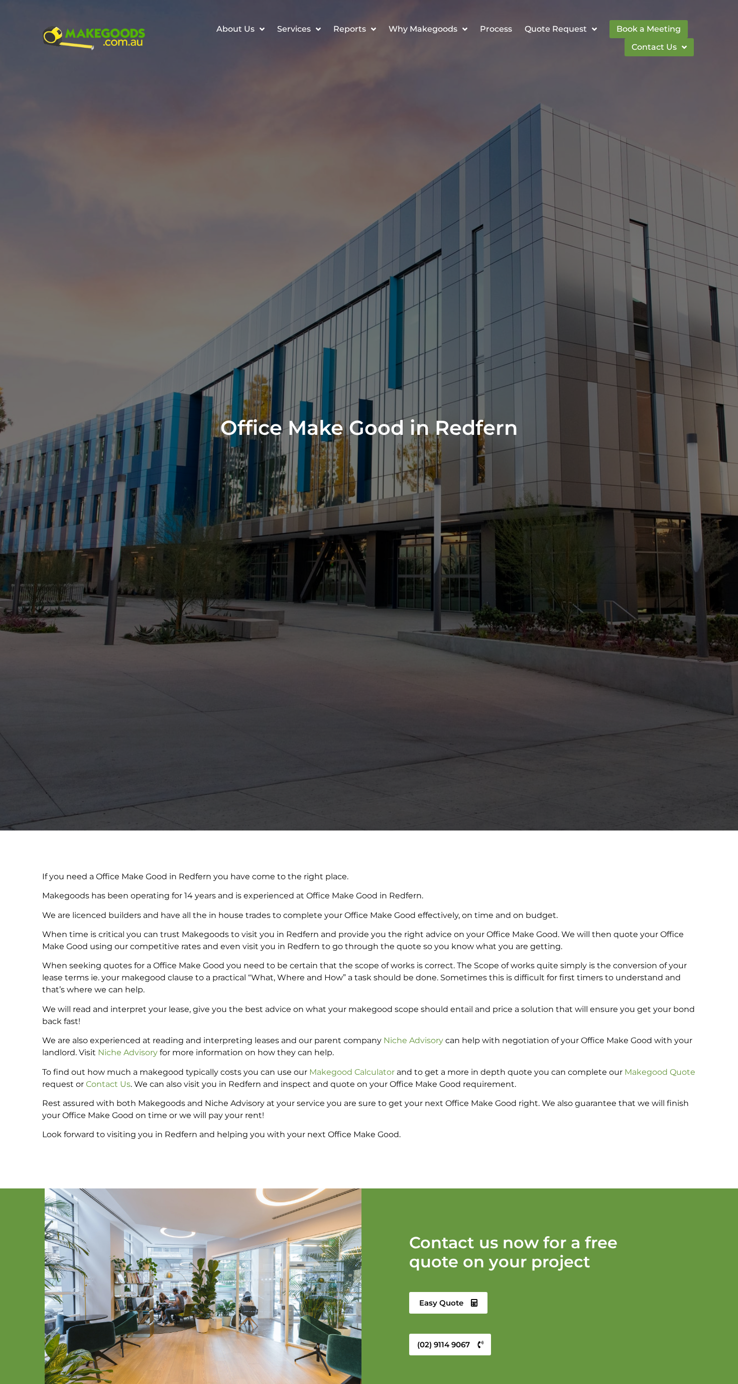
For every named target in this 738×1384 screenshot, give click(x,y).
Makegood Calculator (352, 1072)
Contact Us (654, 47)
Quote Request (556, 29)
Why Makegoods (423, 29)
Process (496, 29)
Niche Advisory (413, 1040)
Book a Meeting (649, 29)
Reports (349, 29)
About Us (235, 29)
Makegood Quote (660, 1072)
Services (294, 29)
